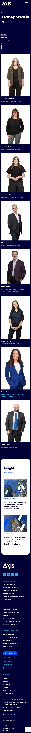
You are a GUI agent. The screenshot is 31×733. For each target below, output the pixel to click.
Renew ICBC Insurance (10, 624)
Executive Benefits (8, 640)
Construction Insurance (10, 588)
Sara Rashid (6, 341)
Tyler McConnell (7, 444)
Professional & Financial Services (13, 597)
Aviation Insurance (9, 585)
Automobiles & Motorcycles (11, 621)
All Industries (7, 600)
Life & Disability (8, 646)
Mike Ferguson (7, 243)
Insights (5, 687)
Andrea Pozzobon (8, 147)
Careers (5, 681)
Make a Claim (7, 661)
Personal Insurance (9, 606)
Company (6, 675)
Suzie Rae (5, 392)
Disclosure (5, 730)
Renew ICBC (6, 658)
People (5, 678)
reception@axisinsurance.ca (12, 707)
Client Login (8, 668)
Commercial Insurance (10, 581)
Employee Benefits (8, 634)
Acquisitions (7, 690)
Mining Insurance (8, 594)
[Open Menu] (26, 3)
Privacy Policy (6, 725)
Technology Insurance (10, 591)
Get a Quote (9, 653)
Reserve (5, 615)
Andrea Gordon (7, 99)
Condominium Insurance (11, 612)
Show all (4, 34)
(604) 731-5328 (8, 711)
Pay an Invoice (7, 664)
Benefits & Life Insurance (11, 631)
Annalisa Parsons (8, 195)
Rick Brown (5, 287)
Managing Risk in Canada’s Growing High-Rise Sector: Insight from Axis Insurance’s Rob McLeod (15, 505)
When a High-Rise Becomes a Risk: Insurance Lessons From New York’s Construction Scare (15, 540)
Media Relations (8, 693)
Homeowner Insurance (10, 609)
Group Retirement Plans (10, 643)
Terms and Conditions (8, 728)
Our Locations (7, 714)
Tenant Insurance (8, 618)
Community (6, 684)
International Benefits (10, 637)
